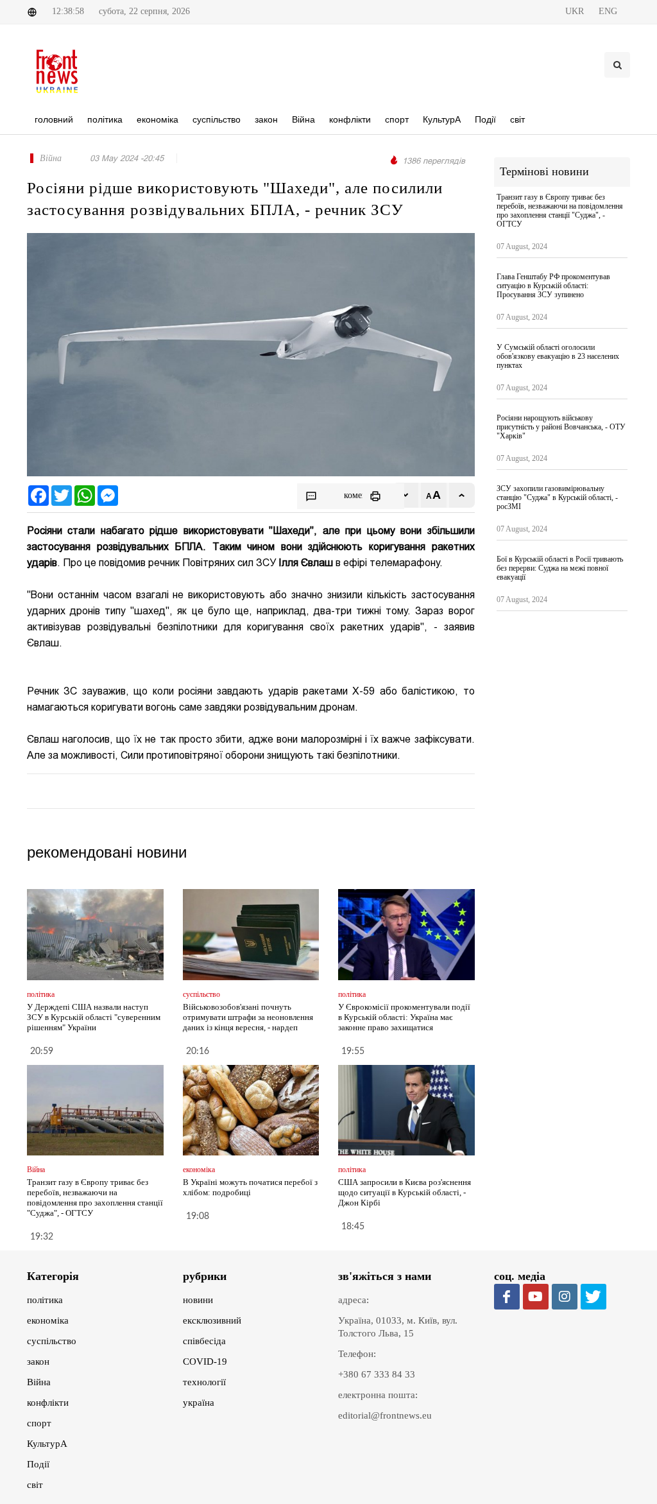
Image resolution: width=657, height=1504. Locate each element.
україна (198, 1402)
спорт (39, 1423)
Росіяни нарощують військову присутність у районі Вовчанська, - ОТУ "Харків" (561, 426)
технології (204, 1382)
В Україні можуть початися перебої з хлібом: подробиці (250, 1187)
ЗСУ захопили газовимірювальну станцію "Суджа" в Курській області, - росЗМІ (557, 497)
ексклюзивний (212, 1320)
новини (198, 1300)
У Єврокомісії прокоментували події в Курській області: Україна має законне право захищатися (404, 1017)
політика (45, 1300)
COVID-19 (205, 1361)
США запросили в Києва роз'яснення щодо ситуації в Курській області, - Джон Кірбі (404, 1192)
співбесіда (204, 1341)
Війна (39, 1382)
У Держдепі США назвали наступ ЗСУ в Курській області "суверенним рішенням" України (93, 1017)
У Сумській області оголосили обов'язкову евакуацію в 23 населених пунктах (558, 356)
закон (38, 1361)
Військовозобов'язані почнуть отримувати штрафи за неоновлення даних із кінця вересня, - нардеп (248, 1017)
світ (35, 1485)
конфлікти (48, 1402)
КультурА (47, 1444)
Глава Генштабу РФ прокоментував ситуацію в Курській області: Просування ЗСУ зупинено (553, 285)
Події (38, 1464)
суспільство (51, 1341)
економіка (48, 1320)
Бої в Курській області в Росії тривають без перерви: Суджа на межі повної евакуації (560, 568)
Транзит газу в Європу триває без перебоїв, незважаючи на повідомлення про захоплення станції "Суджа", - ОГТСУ (95, 1197)
